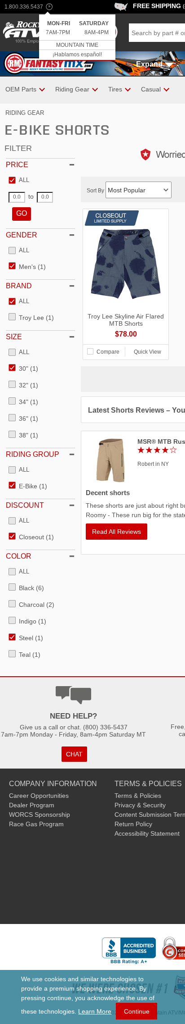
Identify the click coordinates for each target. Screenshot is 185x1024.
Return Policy (133, 824)
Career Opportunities (39, 795)
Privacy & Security (140, 805)
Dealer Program (31, 805)
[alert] (77, 37)
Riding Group (32, 454)
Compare (108, 352)
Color (18, 556)
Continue (137, 1011)
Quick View (147, 352)
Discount (25, 505)
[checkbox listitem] (19, 181)
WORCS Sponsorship (39, 814)
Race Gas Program (36, 824)
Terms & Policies (138, 795)
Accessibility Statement (147, 833)
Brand (19, 286)
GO (21, 213)
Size (14, 337)
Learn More (94, 1011)
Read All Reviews (116, 531)
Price (17, 164)
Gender (21, 235)
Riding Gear (24, 112)
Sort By (96, 190)
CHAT (74, 754)
